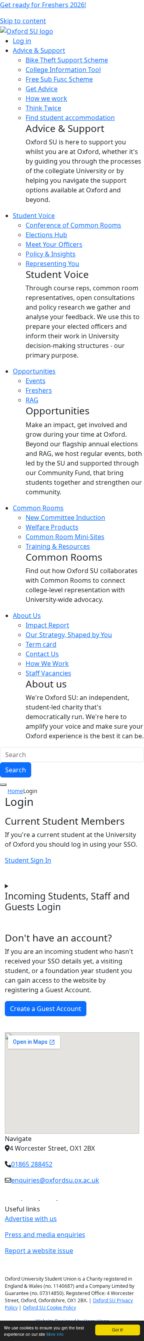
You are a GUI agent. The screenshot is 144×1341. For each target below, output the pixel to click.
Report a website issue (39, 1250)
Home (15, 791)
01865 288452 (31, 1164)
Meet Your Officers (54, 244)
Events (36, 380)
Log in (22, 40)
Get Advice (42, 88)
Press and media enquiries (45, 1234)
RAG (32, 400)
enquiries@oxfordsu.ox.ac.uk (55, 1180)
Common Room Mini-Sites (65, 536)
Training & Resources (58, 546)
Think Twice (43, 108)
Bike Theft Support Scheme (67, 60)
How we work (46, 98)
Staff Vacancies (48, 673)
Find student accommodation (70, 117)
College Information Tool (63, 69)
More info (55, 1334)
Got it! (117, 1330)
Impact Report (47, 625)
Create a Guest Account (45, 1008)
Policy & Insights (51, 254)
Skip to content (23, 20)
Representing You (52, 263)
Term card (41, 644)
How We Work (47, 663)
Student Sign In (28, 860)
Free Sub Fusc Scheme (59, 79)
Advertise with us (31, 1218)
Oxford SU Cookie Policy (49, 1307)
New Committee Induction (65, 517)
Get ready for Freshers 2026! (43, 4)
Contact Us (42, 654)
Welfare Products (52, 527)
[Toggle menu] (3, 784)
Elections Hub (46, 234)
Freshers (39, 390)
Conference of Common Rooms (73, 225)
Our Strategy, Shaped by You (69, 634)
